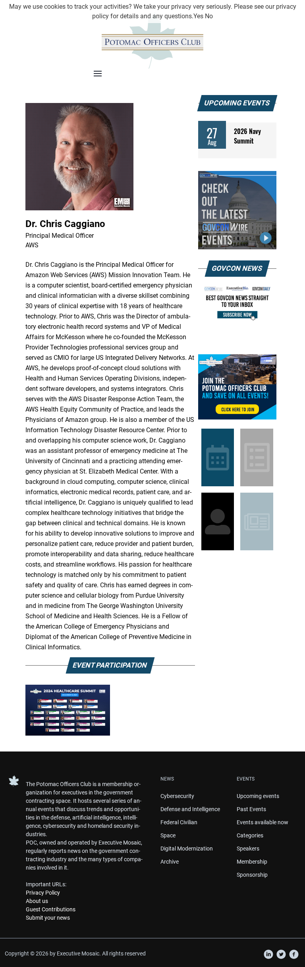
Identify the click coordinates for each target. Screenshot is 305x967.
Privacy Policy (43, 892)
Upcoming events (258, 796)
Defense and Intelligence (190, 809)
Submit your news (48, 918)
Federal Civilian (178, 822)
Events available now (262, 822)
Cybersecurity (177, 796)
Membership (252, 861)
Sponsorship (252, 875)
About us (37, 901)
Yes (198, 16)
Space (168, 835)
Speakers (248, 848)
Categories (250, 835)
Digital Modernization (186, 848)
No (209, 16)
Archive (169, 861)
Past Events (251, 809)
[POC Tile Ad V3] (237, 386)
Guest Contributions (50, 909)
